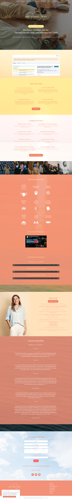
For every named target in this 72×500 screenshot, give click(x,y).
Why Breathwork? (29, 1)
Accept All (14, 496)
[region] (11, 494)
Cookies (43, 497)
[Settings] (58, 265)
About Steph (37, 1)
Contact (54, 1)
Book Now (49, 1)
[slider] (33, 265)
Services (17, 1)
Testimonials (43, 1)
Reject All (9, 496)
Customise (5, 496)
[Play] (13, 265)
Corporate (23, 1)
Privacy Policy (46, 497)
